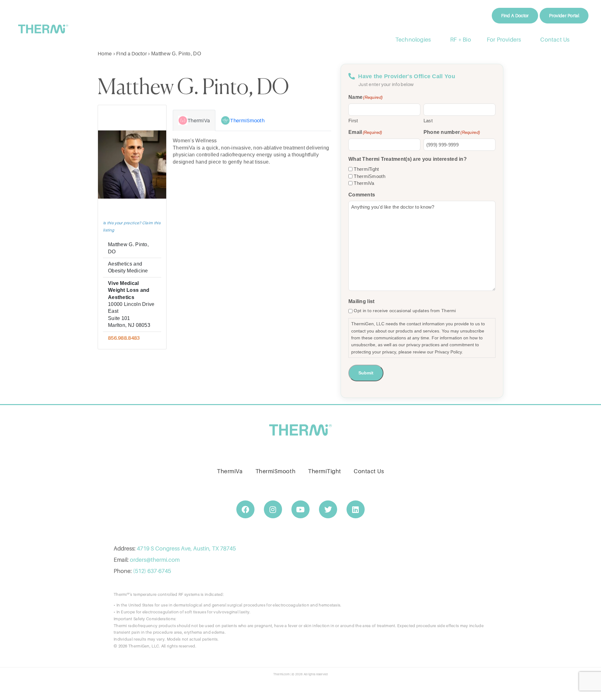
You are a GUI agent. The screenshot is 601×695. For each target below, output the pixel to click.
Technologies (413, 39)
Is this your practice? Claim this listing (132, 226)
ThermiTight (366, 169)
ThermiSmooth (369, 176)
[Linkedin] (356, 509)
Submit (365, 372)
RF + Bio (460, 39)
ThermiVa (364, 183)
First (353, 120)
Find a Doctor (131, 53)
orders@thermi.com (155, 559)
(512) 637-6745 (152, 571)
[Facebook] (245, 509)
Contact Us (555, 39)
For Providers (504, 39)
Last (428, 120)
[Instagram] (273, 509)
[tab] (194, 120)
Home (105, 53)
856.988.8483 (124, 338)
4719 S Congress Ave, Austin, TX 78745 (186, 548)
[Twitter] (328, 509)
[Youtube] (300, 509)
